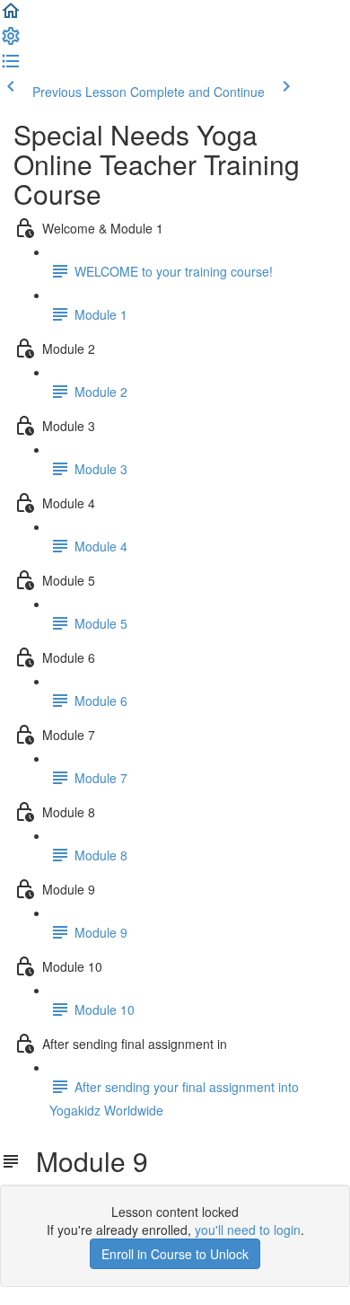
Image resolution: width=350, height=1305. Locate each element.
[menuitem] (11, 41)
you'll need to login (248, 1230)
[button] (11, 16)
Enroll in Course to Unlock (175, 1254)
